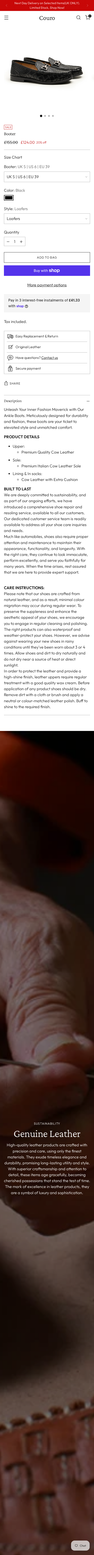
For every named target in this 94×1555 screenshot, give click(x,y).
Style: (16, 208)
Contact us (49, 357)
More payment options (47, 284)
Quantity (11, 232)
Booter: (27, 166)
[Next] (87, 5)
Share (15, 383)
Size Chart (13, 157)
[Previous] (6, 5)
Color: (14, 190)
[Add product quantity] (21, 241)
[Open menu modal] (6, 17)
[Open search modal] (78, 17)
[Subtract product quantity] (8, 241)
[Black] (9, 197)
